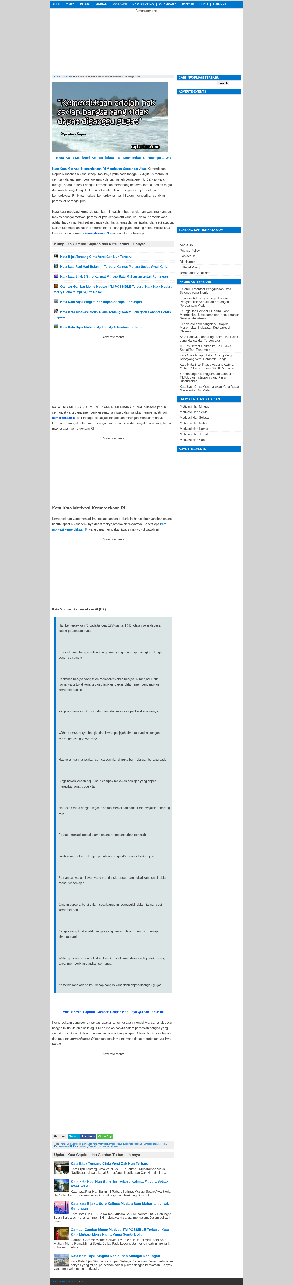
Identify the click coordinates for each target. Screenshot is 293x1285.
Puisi (56, 4)
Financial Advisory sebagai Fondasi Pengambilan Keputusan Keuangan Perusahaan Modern (204, 301)
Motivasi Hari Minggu (194, 406)
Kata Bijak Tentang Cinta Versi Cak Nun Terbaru (109, 1163)
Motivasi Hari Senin (193, 412)
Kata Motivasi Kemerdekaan (103, 1146)
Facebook (88, 1136)
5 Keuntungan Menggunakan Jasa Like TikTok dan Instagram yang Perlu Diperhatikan (207, 377)
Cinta (70, 4)
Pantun (188, 4)
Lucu (203, 4)
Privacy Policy (190, 250)
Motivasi (120, 4)
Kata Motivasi (80, 1146)
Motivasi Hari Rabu (193, 423)
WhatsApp (105, 1136)
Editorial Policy (190, 267)
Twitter (74, 1136)
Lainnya (219, 4)
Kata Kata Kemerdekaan (73, 1143)
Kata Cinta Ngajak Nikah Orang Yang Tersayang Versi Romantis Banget (206, 357)
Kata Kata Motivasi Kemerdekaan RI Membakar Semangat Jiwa (99, 168)
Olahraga (168, 4)
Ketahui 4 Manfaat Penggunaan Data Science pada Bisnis (205, 290)
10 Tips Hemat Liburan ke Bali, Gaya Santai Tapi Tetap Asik (205, 347)
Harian (101, 4)
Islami (85, 4)
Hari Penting (143, 4)
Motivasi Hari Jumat (194, 434)
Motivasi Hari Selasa (194, 417)
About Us (186, 245)
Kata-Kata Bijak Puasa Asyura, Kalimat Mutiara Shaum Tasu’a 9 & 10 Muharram (208, 366)
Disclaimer (187, 261)
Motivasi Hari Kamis (194, 428)
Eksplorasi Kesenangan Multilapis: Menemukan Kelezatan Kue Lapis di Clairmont (205, 327)
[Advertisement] (146, 42)
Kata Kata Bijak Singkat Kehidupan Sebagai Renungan (115, 1256)
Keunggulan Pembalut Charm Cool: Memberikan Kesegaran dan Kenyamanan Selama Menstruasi (209, 314)
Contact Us (188, 256)
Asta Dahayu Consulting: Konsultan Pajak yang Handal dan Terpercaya (209, 338)
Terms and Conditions (195, 273)
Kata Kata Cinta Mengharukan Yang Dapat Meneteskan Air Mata (209, 388)
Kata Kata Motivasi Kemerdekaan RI (142, 1143)
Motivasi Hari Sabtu (193, 440)
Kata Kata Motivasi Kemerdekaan (104, 1143)
